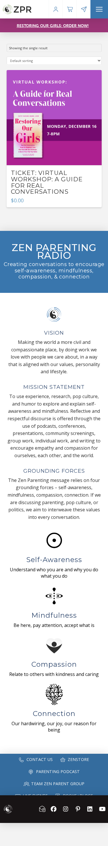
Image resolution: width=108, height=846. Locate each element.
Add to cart (54, 155)
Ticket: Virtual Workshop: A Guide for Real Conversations (47, 182)
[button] (99, 9)
